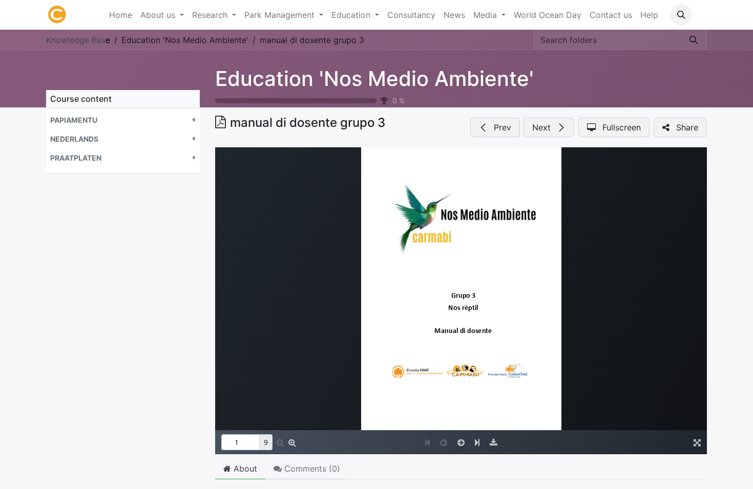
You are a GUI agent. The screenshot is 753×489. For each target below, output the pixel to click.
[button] (681, 15)
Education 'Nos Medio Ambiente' (374, 78)
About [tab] (244, 468)
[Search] (693, 40)
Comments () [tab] (311, 468)
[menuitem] (120, 15)
